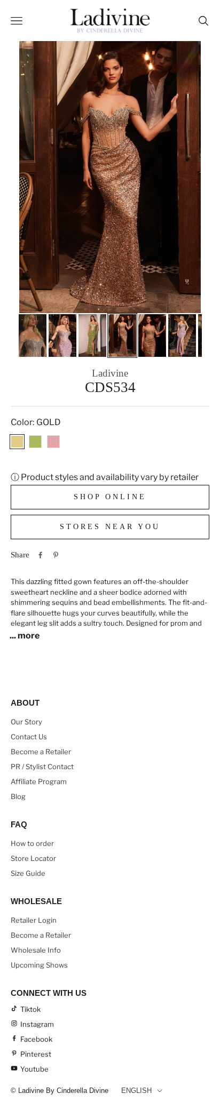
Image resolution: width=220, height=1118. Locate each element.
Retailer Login (34, 920)
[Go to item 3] (92, 335)
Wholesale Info (36, 950)
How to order (32, 843)
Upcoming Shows (39, 965)
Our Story (26, 721)
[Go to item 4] (122, 335)
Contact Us (29, 736)
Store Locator (33, 858)
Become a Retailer (41, 751)
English (136, 1091)
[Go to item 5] (152, 335)
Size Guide (28, 873)
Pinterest (35, 1054)
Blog (18, 796)
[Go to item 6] (182, 335)
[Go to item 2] (62, 335)
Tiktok (30, 1009)
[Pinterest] (56, 555)
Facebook (36, 1039)
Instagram (37, 1024)
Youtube (34, 1069)
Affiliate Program (39, 781)
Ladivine (110, 373)
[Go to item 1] (33, 335)
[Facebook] (40, 555)
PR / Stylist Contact (42, 766)
